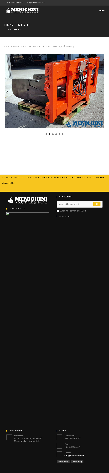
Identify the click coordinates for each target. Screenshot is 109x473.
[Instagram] (103, 2)
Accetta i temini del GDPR (73, 210)
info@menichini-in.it (74, 455)
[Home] (5, 29)
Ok (97, 204)
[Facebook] (100, 2)
